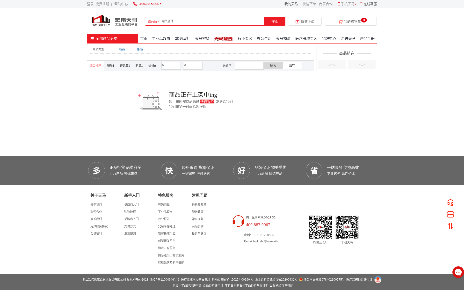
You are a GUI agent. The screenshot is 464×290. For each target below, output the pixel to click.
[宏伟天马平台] (113, 21)
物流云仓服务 (166, 248)
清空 (292, 65)
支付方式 (130, 226)
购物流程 (130, 212)
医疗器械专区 (306, 38)
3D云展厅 (182, 38)
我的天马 (291, 4)
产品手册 (367, 38)
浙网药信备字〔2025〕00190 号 (232, 279)
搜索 (274, 21)
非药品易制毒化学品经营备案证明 (246, 285)
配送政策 (197, 212)
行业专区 (245, 38)
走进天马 (348, 38)
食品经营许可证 (213, 285)
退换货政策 (199, 204)
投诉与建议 (199, 233)
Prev (332, 64)
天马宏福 (202, 38)
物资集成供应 (166, 233)
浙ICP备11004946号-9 (165, 279)
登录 (91, 4)
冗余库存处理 (166, 226)
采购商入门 (131, 219)
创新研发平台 (166, 241)
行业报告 (164, 219)
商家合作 (326, 4)
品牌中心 (329, 38)
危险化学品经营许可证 (187, 285)
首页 (143, 38)
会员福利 (96, 233)
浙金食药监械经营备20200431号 (276, 279)
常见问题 (197, 219)
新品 (122, 49)
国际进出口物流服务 (171, 255)
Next (362, 64)
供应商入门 (131, 204)
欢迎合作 (96, 212)
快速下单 (309, 4)
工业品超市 (161, 38)
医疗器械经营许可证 (359, 279)
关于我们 (96, 204)
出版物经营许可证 (281, 285)
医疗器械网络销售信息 (195, 279)
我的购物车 (352, 21)
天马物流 (283, 38)
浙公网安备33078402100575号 (324, 279)
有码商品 (164, 204)
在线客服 (370, 4)
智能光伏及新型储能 (171, 262)
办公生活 (264, 38)
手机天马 (348, 4)
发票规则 (130, 233)
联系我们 (96, 219)
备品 (140, 49)
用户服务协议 (99, 226)
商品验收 (197, 226)
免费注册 (103, 4)
